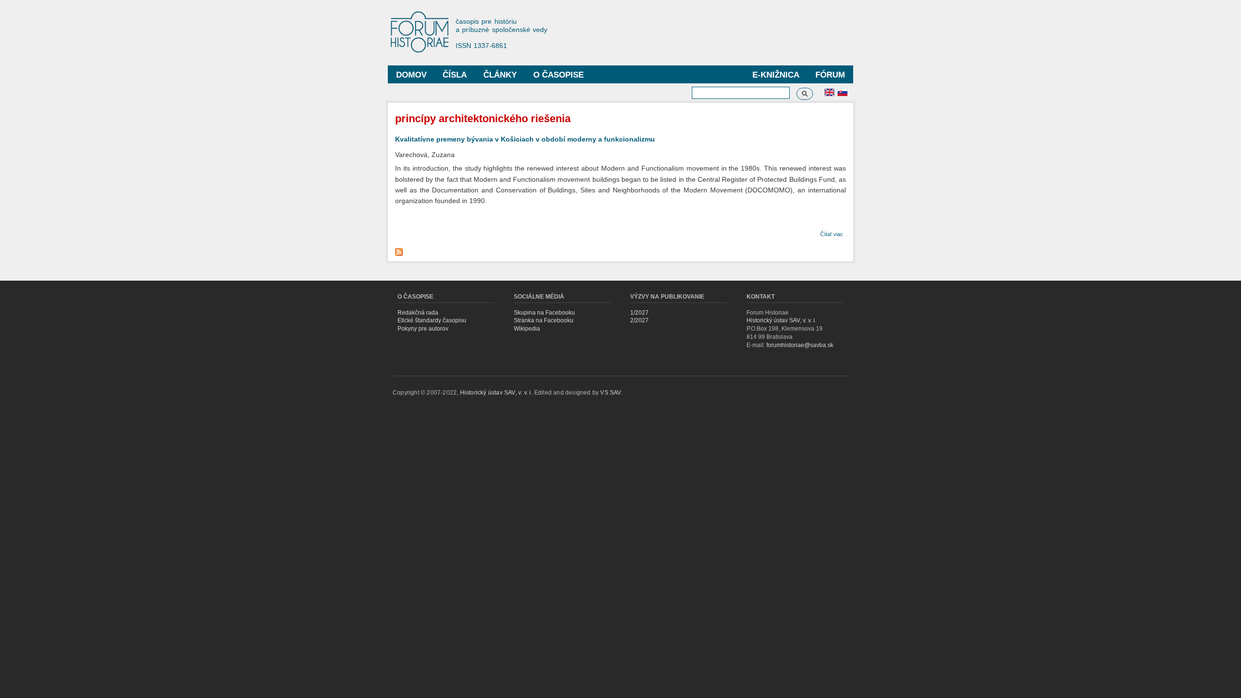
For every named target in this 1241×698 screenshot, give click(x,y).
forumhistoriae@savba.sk (799, 345)
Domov (411, 74)
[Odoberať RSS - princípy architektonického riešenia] (400, 249)
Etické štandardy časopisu (432, 320)
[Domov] (424, 32)
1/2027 (639, 312)
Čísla (455, 74)
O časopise (558, 74)
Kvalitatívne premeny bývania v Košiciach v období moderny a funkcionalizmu (525, 139)
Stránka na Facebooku (543, 320)
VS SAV (610, 392)
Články (500, 74)
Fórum (830, 74)
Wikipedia (527, 328)
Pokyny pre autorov (423, 328)
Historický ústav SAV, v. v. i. (781, 320)
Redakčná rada (418, 312)
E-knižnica (775, 74)
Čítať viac (831, 234)
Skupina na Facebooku (544, 312)
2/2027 (639, 320)
